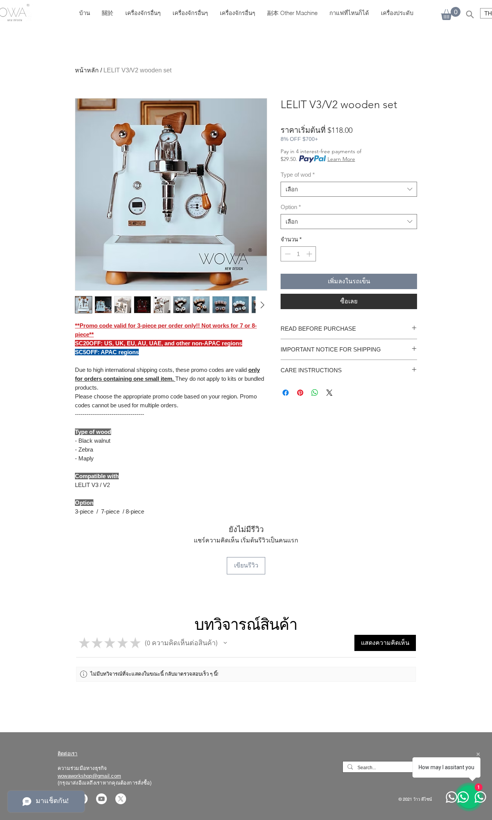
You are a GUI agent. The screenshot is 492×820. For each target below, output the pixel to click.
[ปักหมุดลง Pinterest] (300, 392)
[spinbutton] (298, 254)
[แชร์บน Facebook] (285, 392)
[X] (120, 798)
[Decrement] (287, 254)
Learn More (341, 159)
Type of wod (298, 174)
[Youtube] (101, 798)
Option (291, 207)
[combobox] (349, 189)
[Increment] (310, 254)
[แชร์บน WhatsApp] (314, 392)
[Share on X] (329, 392)
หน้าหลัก (87, 70)
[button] (225, 643)
